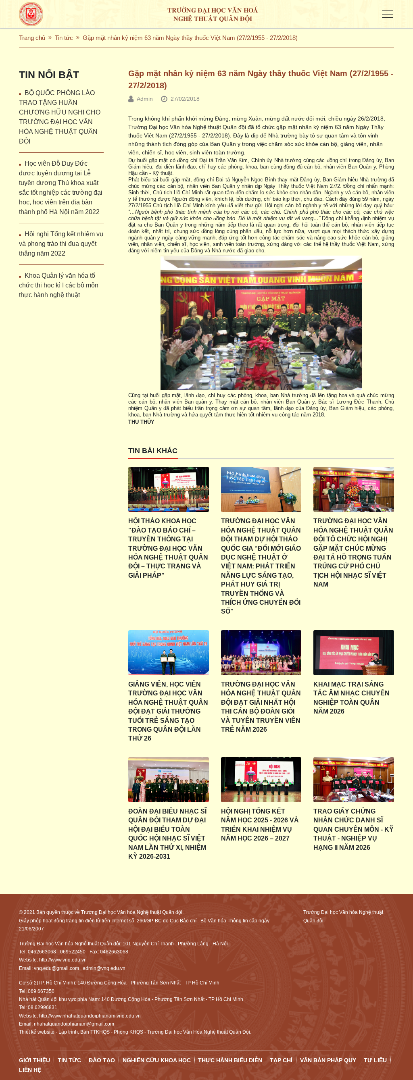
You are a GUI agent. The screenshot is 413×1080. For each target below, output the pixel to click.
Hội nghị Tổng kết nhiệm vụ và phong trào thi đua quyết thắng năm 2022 (61, 244)
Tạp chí (281, 1060)
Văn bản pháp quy (328, 1060)
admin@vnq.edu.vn (104, 968)
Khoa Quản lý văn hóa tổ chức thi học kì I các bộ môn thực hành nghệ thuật (58, 285)
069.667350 (41, 991)
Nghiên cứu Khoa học (157, 1060)
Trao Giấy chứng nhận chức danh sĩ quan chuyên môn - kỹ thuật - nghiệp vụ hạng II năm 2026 (353, 829)
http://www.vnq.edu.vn (63, 960)
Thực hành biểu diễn (230, 1060)
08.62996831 (42, 1007)
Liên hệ (30, 1070)
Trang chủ (32, 37)
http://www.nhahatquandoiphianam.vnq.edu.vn (90, 1016)
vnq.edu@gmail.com (56, 968)
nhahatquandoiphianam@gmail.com (74, 1024)
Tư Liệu (375, 1060)
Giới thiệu (34, 1060)
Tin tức (64, 37)
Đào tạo (102, 1060)
